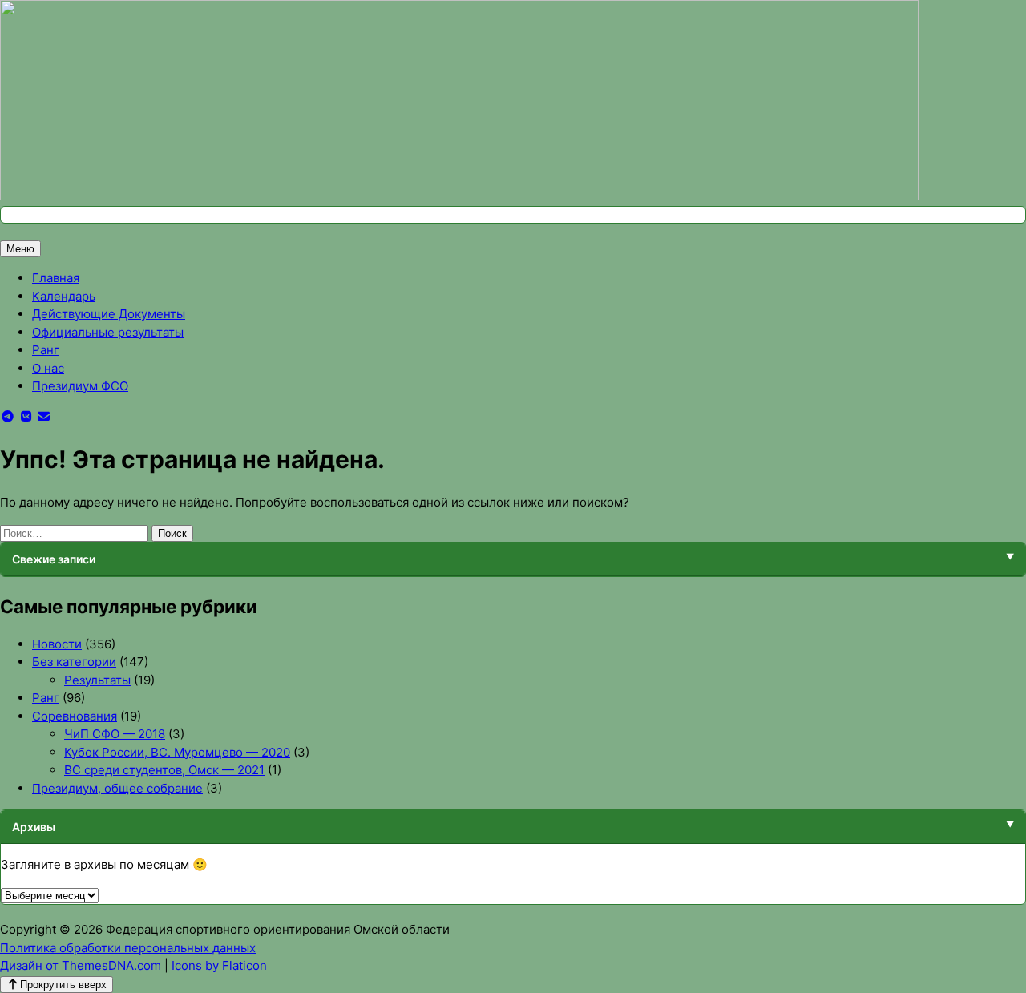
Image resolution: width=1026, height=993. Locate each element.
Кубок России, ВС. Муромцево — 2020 (177, 752)
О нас (48, 368)
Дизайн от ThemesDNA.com (80, 965)
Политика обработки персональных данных (128, 947)
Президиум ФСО (80, 386)
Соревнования (74, 716)
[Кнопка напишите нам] (44, 416)
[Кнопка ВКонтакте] (26, 416)
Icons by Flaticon (219, 965)
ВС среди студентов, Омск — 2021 (164, 769)
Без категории (74, 661)
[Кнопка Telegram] (7, 416)
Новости (57, 644)
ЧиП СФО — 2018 (114, 733)
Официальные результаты (108, 332)
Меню (20, 249)
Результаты (97, 680)
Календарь (63, 296)
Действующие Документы (108, 313)
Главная (55, 277)
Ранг (45, 349)
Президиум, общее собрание (117, 788)
